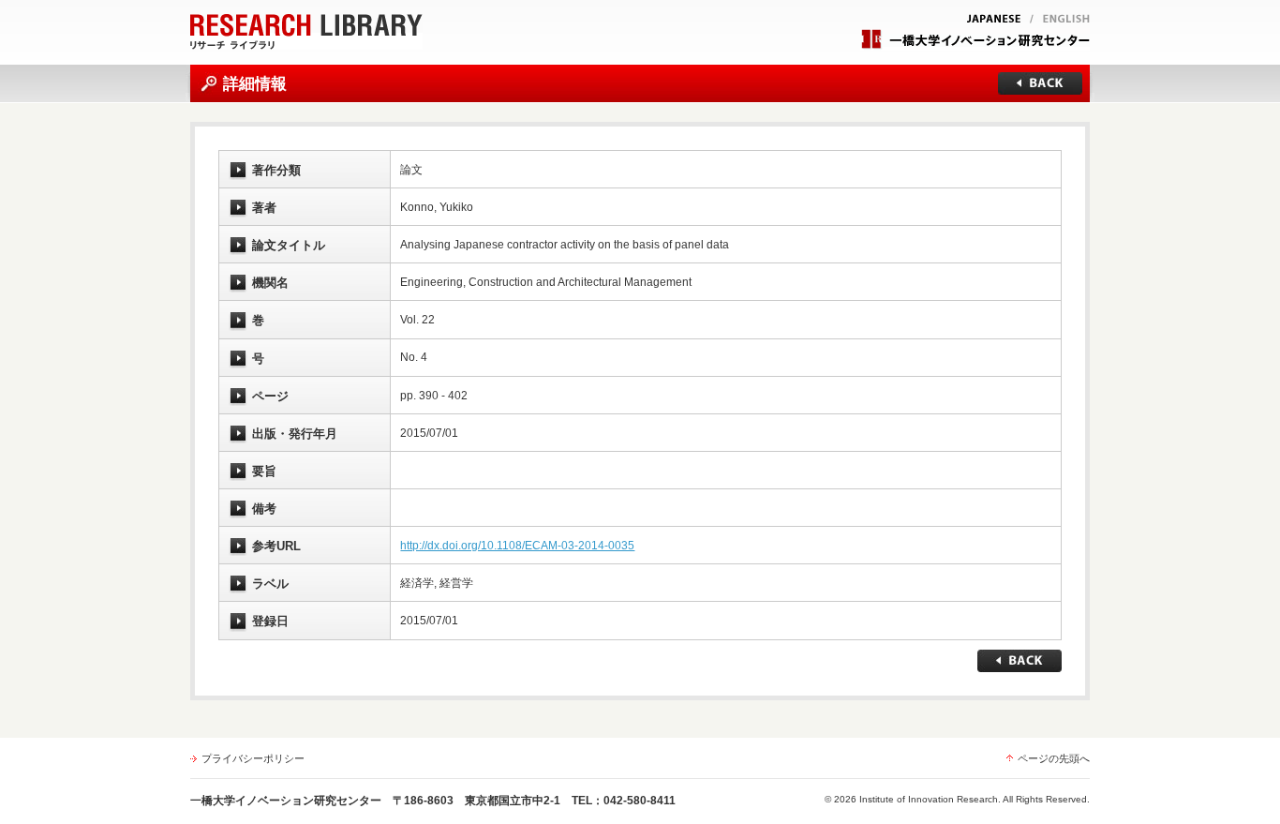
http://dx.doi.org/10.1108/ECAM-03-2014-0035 (517, 545)
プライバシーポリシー (253, 758)
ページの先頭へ (1054, 758)
